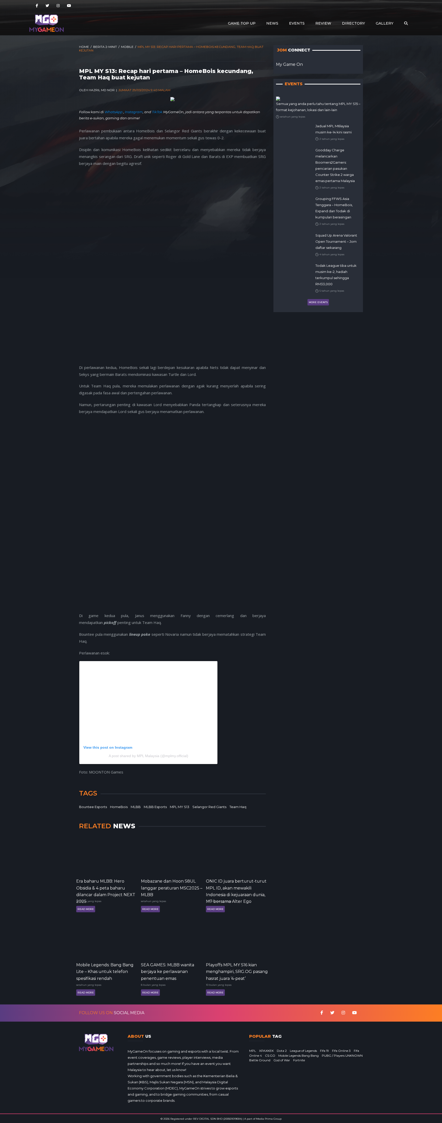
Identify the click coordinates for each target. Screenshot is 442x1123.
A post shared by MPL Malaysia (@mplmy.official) (148, 756)
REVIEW (323, 23)
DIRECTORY (353, 23)
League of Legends (303, 1051)
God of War (281, 1060)
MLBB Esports (155, 807)
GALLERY (384, 23)
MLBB (136, 807)
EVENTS (297, 23)
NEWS (272, 23)
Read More (86, 909)
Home (84, 47)
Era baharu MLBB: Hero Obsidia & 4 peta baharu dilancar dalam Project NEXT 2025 (105, 887)
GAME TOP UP (242, 23)
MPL (252, 1051)
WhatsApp (114, 112)
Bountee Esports (93, 807)
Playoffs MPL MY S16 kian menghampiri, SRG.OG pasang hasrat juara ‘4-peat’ (237, 971)
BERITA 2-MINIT (105, 47)
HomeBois (119, 807)
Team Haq (237, 807)
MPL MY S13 (179, 807)
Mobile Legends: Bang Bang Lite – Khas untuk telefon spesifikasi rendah (105, 971)
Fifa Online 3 (341, 1051)
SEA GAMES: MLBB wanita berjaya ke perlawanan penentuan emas (167, 971)
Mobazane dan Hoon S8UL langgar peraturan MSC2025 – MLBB (171, 887)
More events (318, 302)
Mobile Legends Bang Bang (298, 1055)
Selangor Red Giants (209, 807)
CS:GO (270, 1055)
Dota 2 (282, 1051)
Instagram (134, 112)
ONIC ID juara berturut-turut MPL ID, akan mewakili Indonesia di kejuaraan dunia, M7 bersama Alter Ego (236, 887)
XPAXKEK (266, 1051)
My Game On (289, 64)
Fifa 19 (324, 1051)
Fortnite (299, 1060)
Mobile (127, 47)
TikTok (157, 112)
